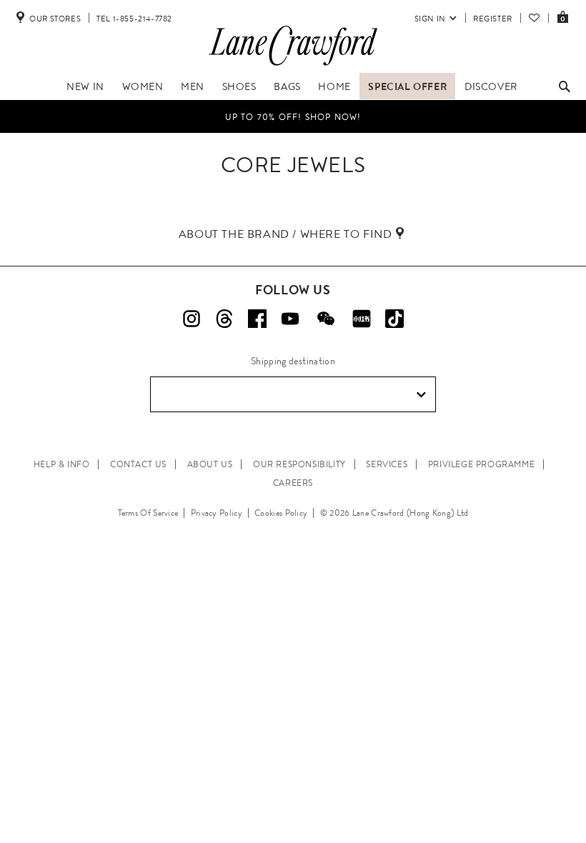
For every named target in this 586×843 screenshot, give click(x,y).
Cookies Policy (280, 513)
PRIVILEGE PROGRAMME (481, 464)
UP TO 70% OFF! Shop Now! (293, 117)
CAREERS (293, 483)
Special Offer (407, 86)
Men (192, 86)
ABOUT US (210, 464)
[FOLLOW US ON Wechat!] (326, 318)
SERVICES (386, 464)
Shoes (239, 86)
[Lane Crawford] (293, 65)
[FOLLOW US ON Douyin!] (394, 318)
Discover (491, 86)
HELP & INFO (62, 464)
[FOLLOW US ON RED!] (361, 318)
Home (334, 86)
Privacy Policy (216, 513)
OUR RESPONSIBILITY (299, 464)
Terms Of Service (148, 513)
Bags (287, 86)
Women (143, 86)
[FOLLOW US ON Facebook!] (257, 318)
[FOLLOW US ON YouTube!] (290, 318)
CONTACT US (138, 464)
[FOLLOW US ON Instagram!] (191, 318)
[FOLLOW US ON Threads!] (224, 318)
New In (85, 86)
